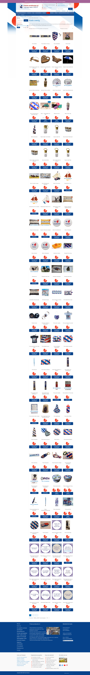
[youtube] (65, 665)
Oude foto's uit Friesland (21, 664)
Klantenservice (20, 648)
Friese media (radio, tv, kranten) (22, 662)
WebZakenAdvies (71, 673)
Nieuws (18, 623)
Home (30, 17)
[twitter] (62, 665)
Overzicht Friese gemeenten (22, 657)
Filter (18, 27)
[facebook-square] (60, 665)
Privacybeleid (20, 646)
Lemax (18, 14)
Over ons (19, 625)
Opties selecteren (45, 121)
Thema (56, 12)
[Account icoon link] (67, 10)
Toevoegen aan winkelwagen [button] (34, 51)
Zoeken (70, 8)
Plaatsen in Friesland (20, 658)
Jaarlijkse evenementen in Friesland (23, 661)
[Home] (17, 13)
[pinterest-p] (67, 665)
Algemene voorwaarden (20, 643)
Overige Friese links (20, 665)
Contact (18, 650)
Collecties (29, 12)
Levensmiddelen (38, 12)
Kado (48, 12)
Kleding (44, 12)
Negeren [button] (63, 1)
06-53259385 (45, 6)
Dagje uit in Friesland (20, 660)
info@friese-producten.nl (47, 7)
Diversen (51, 12)
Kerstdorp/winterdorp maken (64, 12)
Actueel (22, 14)
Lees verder (57, 97)
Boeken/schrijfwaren (22, 12)
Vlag (33, 12)
